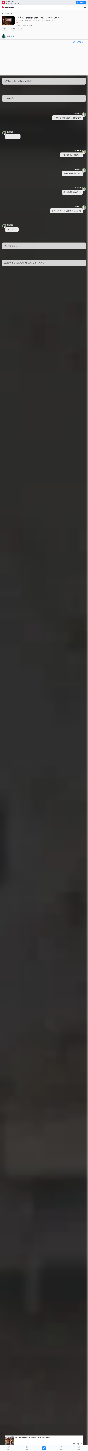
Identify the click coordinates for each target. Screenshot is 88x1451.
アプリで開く (81, 2)
